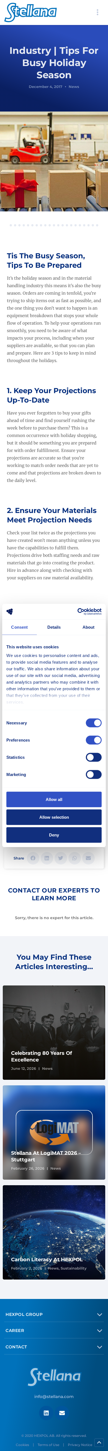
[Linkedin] (46, 1413)
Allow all (54, 799)
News (74, 86)
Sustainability (74, 1268)
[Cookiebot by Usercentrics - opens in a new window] (78, 611)
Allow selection (54, 817)
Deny (54, 834)
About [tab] (89, 627)
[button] (33, 858)
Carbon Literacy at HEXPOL (47, 1260)
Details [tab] (54, 627)
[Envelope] (62, 1413)
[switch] (94, 739)
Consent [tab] (19, 627)
